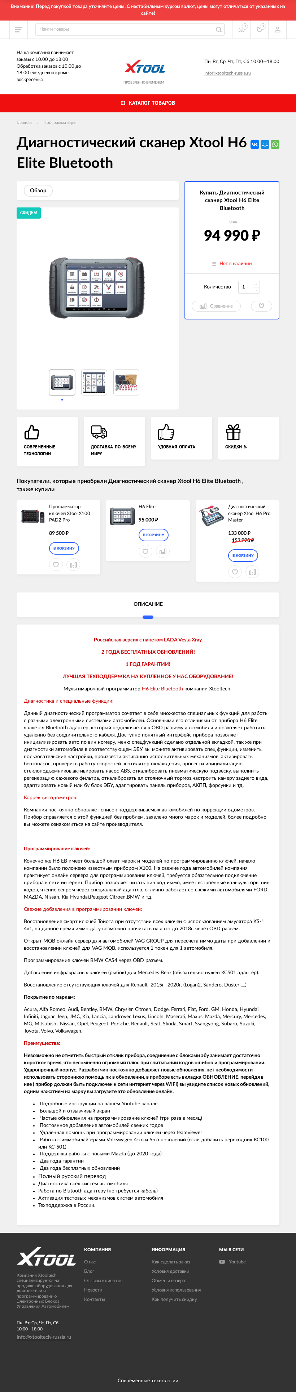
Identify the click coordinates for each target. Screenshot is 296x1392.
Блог (89, 1271)
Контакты (94, 1299)
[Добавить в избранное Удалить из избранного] (261, 306)
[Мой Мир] (265, 144)
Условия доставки (170, 1271)
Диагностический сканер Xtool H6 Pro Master (249, 514)
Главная (24, 122)
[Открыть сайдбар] (19, 30)
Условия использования (176, 1290)
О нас (90, 1262)
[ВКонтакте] (255, 144)
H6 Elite (147, 507)
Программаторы (60, 122)
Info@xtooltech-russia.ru (227, 73)
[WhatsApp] (275, 144)
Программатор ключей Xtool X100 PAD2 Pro (69, 514)
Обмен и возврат (169, 1281)
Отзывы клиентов (103, 1281)
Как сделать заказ (171, 1262)
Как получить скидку (174, 1299)
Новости (93, 1290)
